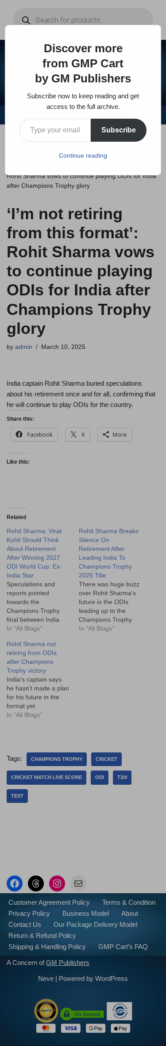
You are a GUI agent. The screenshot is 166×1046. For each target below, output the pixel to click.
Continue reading (83, 155)
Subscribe (118, 130)
